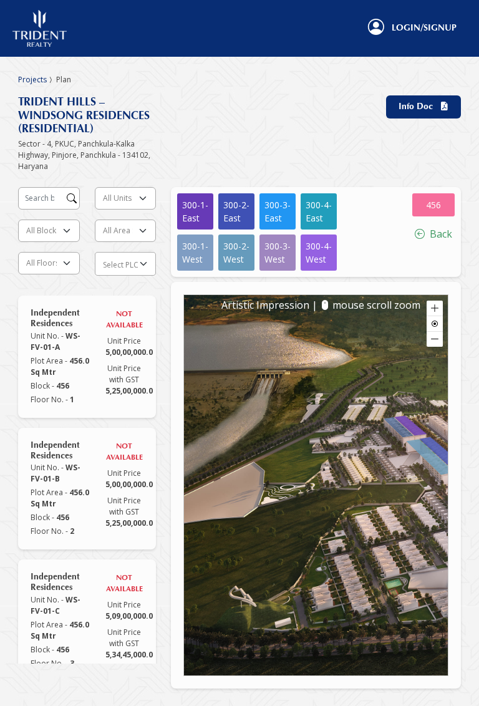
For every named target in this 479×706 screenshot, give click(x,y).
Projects (32, 79)
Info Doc (419, 107)
